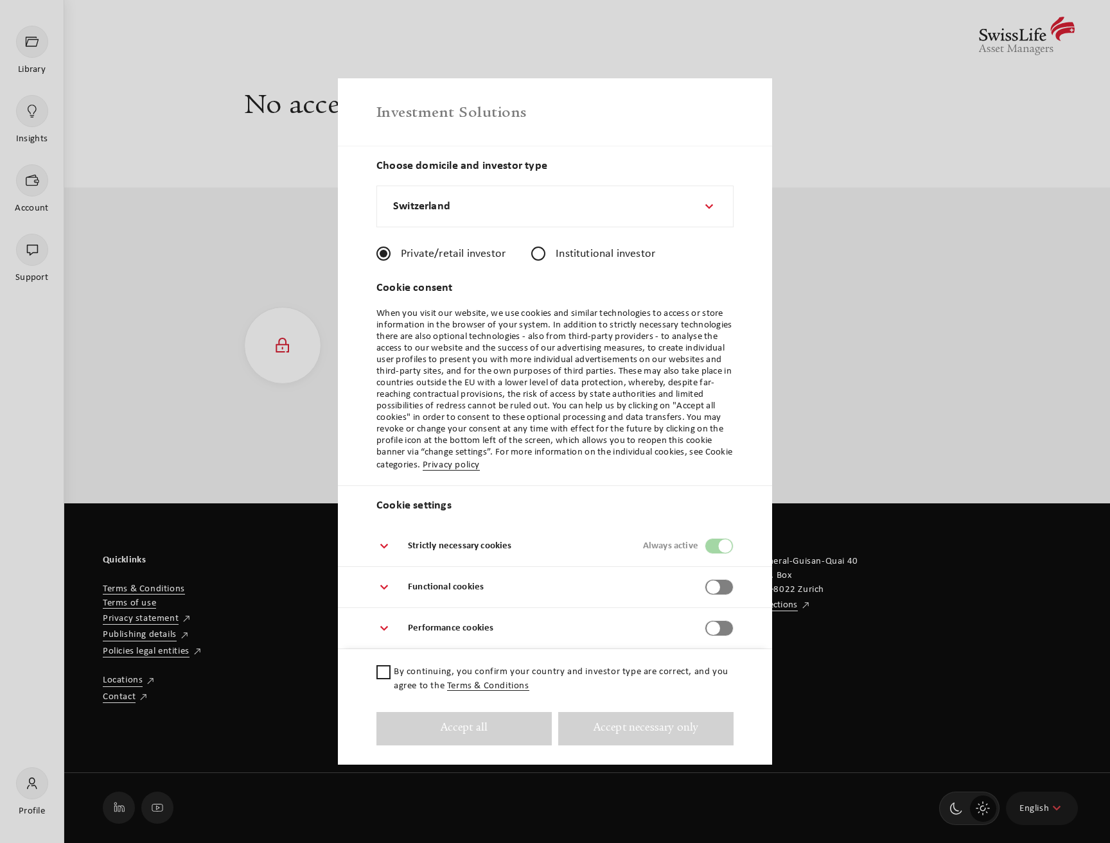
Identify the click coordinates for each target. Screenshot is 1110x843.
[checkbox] (383, 672)
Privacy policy (451, 465)
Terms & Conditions (488, 686)
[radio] (383, 254)
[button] (555, 546)
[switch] (719, 546)
